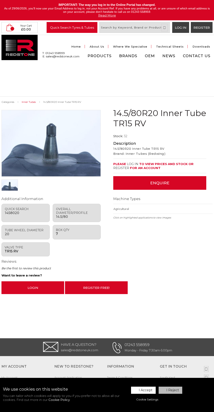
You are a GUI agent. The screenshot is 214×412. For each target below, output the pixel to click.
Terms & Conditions (119, 377)
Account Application (68, 377)
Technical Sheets (170, 46)
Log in (180, 28)
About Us (97, 46)
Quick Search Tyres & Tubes (72, 27)
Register (202, 28)
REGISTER (121, 168)
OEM (150, 56)
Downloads (201, 46)
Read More (107, 15)
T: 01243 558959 (53, 53)
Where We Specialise (130, 46)
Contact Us (196, 56)
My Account (9, 377)
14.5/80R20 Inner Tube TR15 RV (62, 101)
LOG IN (132, 164)
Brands (128, 56)
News (168, 56)
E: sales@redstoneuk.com (60, 56)
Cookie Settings (147, 399)
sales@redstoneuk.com (79, 350)
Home (76, 46)
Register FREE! (96, 288)
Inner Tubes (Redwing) (146, 154)
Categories (7, 101)
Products (100, 56)
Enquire (159, 183)
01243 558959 (137, 344)
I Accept (146, 390)
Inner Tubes (29, 101)
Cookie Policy (59, 400)
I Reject (172, 390)
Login (33, 288)
